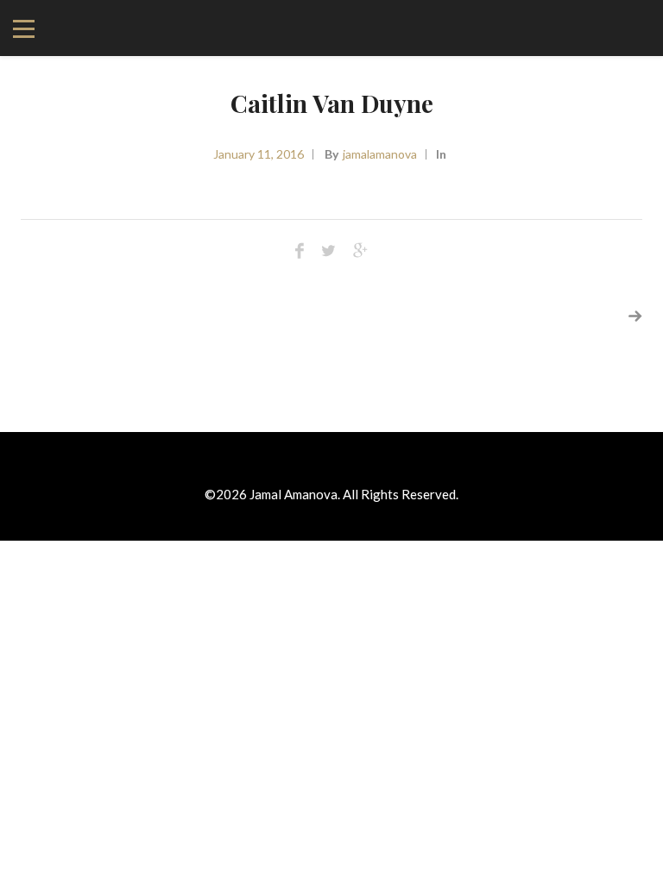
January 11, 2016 (258, 154)
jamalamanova (380, 154)
